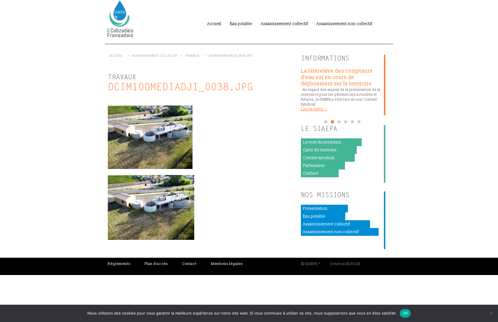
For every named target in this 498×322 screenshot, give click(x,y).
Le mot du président (322, 142)
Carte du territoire (320, 150)
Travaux (192, 55)
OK (405, 313)
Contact (310, 173)
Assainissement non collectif (344, 23)
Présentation (315, 208)
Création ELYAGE (345, 263)
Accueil (214, 23)
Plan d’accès (156, 263)
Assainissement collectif (284, 23)
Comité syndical (319, 157)
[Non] (491, 313)
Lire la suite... (314, 109)
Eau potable (241, 23)
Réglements (119, 263)
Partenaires (314, 165)
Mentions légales (227, 263)
